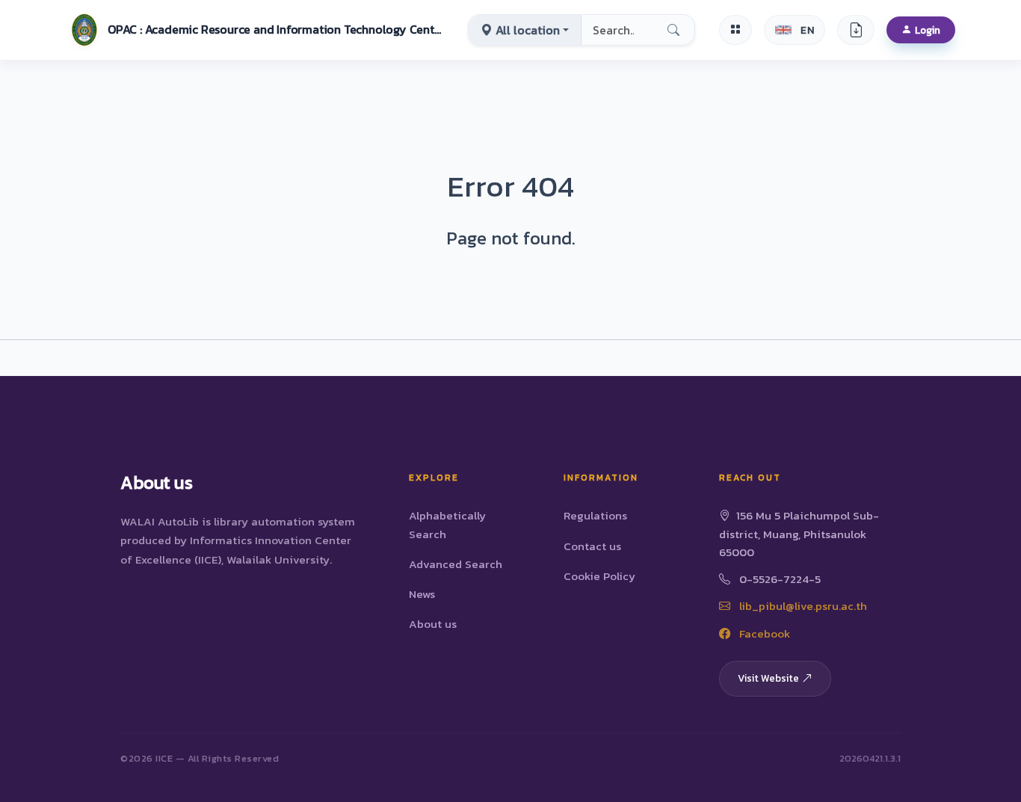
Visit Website (768, 677)
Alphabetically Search (447, 524)
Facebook (763, 633)
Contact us (592, 546)
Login (927, 29)
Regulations (595, 515)
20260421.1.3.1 (870, 758)
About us (433, 623)
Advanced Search (455, 564)
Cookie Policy (599, 575)
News (422, 593)
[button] (255, 30)
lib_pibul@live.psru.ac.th (801, 605)
